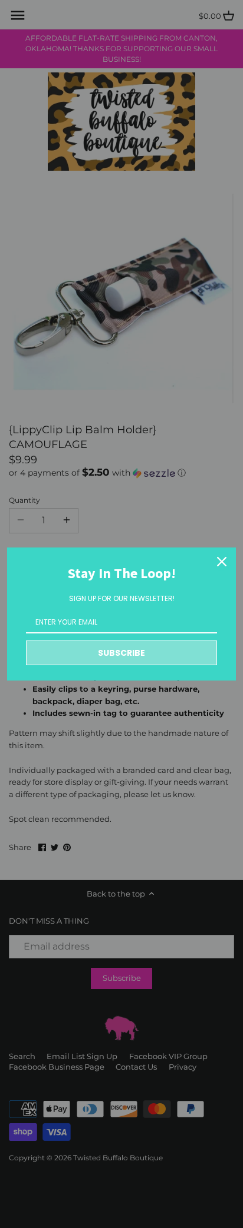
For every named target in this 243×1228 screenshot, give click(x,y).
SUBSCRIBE (121, 653)
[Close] (222, 561)
